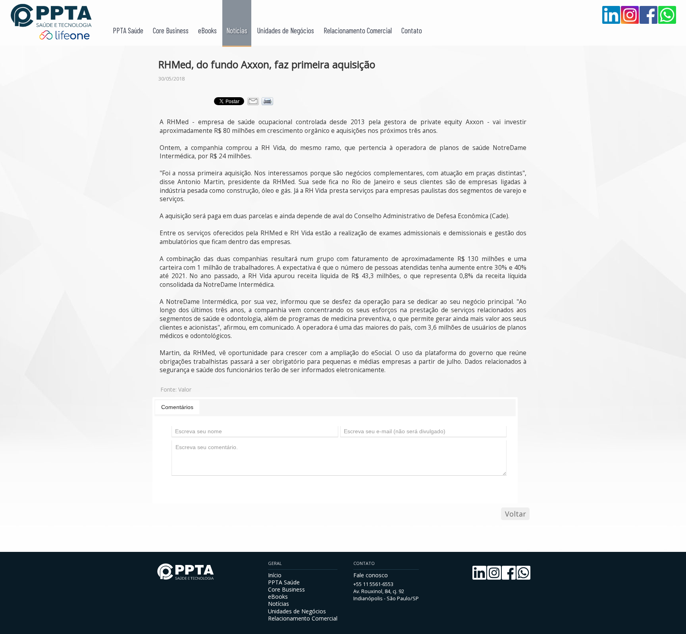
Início (274, 575)
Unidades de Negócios (285, 30)
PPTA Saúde (128, 30)
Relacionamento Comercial (358, 30)
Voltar (515, 514)
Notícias (236, 30)
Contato (411, 30)
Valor (184, 389)
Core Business (171, 30)
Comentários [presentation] (177, 407)
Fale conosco (370, 575)
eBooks (207, 30)
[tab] (177, 407)
